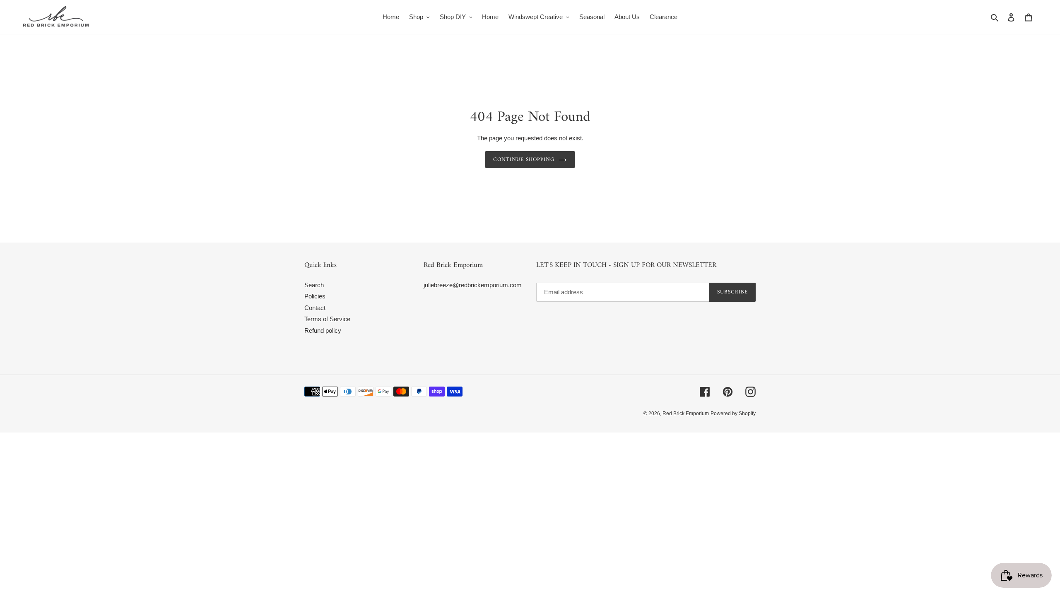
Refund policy (322, 330)
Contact (314, 307)
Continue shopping (524, 159)
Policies (314, 296)
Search (314, 284)
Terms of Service (327, 318)
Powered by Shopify (733, 413)
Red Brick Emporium (685, 413)
